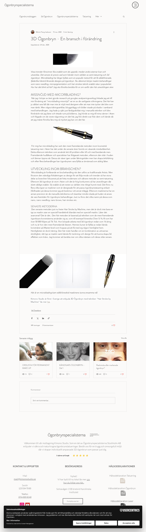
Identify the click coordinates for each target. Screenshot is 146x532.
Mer (97, 16)
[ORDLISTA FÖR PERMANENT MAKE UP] (36, 351)
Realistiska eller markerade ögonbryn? (107, 367)
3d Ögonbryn (46, 16)
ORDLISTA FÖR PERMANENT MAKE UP (36, 367)
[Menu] (135, 5)
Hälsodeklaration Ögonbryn (122, 488)
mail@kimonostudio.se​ (25, 479)
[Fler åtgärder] (113, 32)
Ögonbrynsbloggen (27, 16)
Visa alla (124, 338)
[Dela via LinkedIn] (43, 318)
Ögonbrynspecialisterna (67, 16)
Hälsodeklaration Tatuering (122, 475)
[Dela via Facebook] (32, 318)
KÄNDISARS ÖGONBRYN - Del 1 (71, 367)
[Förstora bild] (37, 271)
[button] (124, 16)
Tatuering (87, 16)
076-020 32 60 (24, 497)
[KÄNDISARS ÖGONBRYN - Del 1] (73, 351)
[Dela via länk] (49, 318)
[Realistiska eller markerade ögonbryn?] (110, 351)
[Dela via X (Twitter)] (37, 318)
